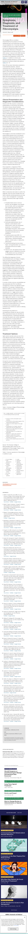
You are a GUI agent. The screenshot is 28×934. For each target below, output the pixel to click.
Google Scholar (17, 502)
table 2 (5, 62)
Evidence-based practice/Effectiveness (10, 484)
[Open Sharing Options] (27, 933)
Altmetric (23, 35)
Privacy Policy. (16, 925)
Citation (15, 35)
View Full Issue (14, 910)
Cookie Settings (13, 928)
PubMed (11, 502)
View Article (6, 502)
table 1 (5, 58)
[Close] (24, 917)
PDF (19, 35)
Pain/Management (6, 483)
